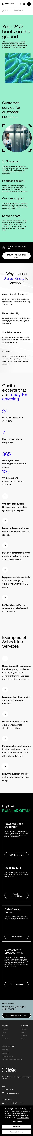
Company (25, 1025)
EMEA (4, 1032)
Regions (5, 1025)
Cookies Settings (16, 1121)
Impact (23, 1032)
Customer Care (6, 1099)
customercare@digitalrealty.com (14, 1103)
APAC (3, 1035)
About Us (24, 1029)
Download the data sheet (16, 255)
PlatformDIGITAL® (8, 1046)
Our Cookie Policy (23, 1117)
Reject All (16, 1126)
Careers (23, 1039)
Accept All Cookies (16, 1132)
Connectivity (6, 1053)
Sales (3, 1086)
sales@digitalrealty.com (12, 1093)
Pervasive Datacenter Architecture (12, 1059)
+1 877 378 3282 (9, 1089)
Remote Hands (10, 356)
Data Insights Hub (7, 1056)
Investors (24, 1035)
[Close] (31, 1108)
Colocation (5, 1049)
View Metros (6, 1039)
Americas (5, 1029)
